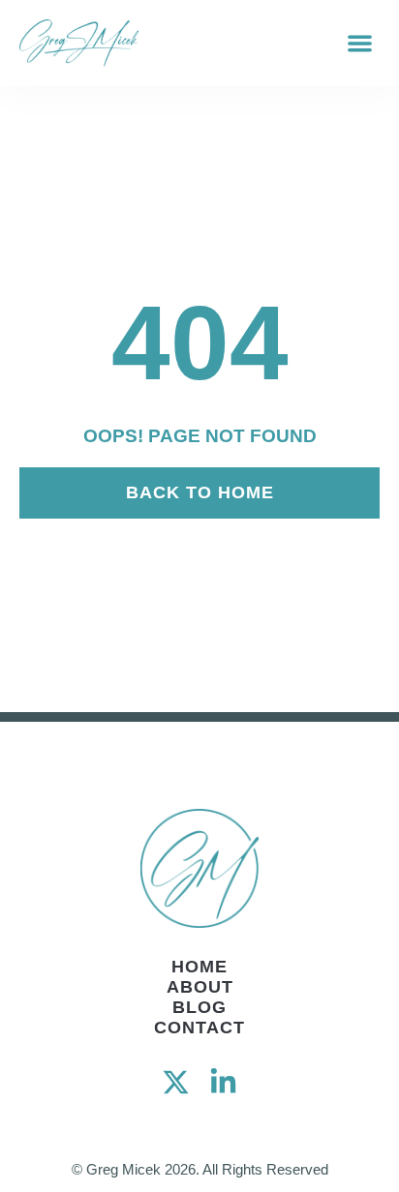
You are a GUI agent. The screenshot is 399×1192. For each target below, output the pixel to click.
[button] (361, 43)
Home (199, 966)
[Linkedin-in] (223, 1082)
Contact (199, 1027)
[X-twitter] (176, 1082)
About (200, 987)
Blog (199, 1007)
